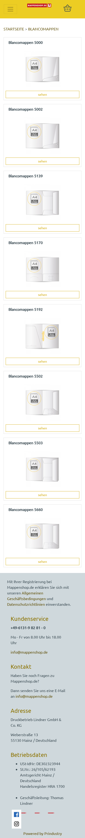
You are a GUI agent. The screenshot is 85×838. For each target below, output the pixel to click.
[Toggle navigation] (10, 9)
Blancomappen (43, 28)
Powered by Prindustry (42, 833)
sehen (42, 94)
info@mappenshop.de (29, 652)
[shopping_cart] (67, 8)
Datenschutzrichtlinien (26, 604)
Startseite (14, 28)
